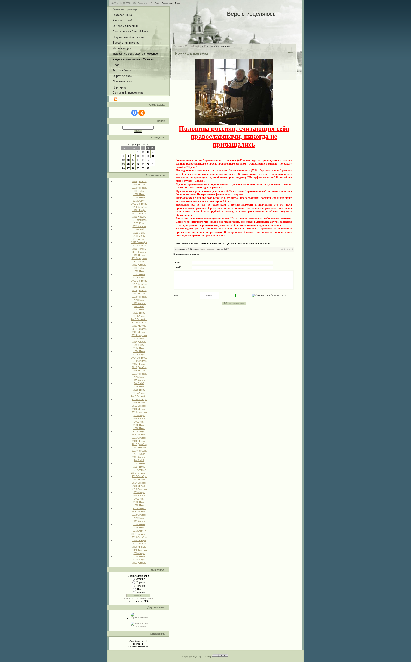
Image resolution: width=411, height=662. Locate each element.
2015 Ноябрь (139, 402)
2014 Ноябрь (139, 364)
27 (128, 168)
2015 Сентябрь (139, 396)
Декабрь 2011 (138, 144)
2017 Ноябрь (139, 479)
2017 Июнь (139, 463)
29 (138, 168)
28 (133, 168)
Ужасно (141, 592)
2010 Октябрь (139, 207)
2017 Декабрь (139, 482)
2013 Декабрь (139, 329)
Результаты (129, 598)
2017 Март (139, 454)
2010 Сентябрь (139, 204)
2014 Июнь (139, 348)
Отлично (140, 579)
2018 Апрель (139, 495)
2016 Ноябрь (139, 441)
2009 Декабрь (139, 181)
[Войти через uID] (134, 113)
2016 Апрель (139, 418)
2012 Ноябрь (139, 287)
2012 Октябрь (139, 284)
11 (153, 156)
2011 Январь (139, 216)
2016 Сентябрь (139, 434)
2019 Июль (139, 527)
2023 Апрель (139, 563)
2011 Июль (139, 236)
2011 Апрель (139, 226)
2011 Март (139, 223)
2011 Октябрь (139, 245)
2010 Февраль (139, 188)
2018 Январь (139, 486)
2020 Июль (139, 556)
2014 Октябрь (139, 361)
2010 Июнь (139, 194)
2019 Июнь (139, 524)
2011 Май (139, 229)
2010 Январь (139, 184)
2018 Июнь (139, 502)
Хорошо (140, 582)
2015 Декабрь (139, 406)
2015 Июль (139, 389)
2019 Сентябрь (139, 534)
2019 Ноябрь (139, 540)
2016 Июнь (139, 425)
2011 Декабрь (139, 252)
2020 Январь (139, 547)
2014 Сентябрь (139, 357)
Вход (177, 3)
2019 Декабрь (139, 543)
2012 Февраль (139, 258)
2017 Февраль (139, 450)
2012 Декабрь (139, 290)
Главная (177, 46)
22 (138, 164)
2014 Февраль (139, 335)
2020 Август (139, 559)
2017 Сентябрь (139, 473)
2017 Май (139, 460)
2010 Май (139, 191)
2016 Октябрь (139, 438)
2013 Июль (139, 313)
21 (133, 164)
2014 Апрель (139, 341)
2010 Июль (139, 197)
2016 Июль (139, 428)
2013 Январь (139, 293)
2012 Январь (139, 255)
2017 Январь (139, 447)
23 (143, 164)
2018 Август (139, 508)
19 (123, 164)
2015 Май (139, 383)
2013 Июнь (139, 309)
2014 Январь (139, 332)
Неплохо (140, 585)
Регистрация (167, 3)
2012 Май (139, 268)
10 (148, 156)
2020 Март (139, 553)
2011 (187, 46)
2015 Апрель (139, 380)
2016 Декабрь (139, 444)
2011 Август (139, 239)
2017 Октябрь (139, 476)
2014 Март (139, 338)
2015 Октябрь (139, 399)
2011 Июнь (139, 232)
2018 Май (139, 498)
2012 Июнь (139, 271)
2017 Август (139, 470)
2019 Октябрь (139, 537)
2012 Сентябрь (139, 281)
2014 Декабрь (139, 367)
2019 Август (139, 531)
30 (143, 168)
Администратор (207, 249)
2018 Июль (139, 505)
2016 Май (139, 422)
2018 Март (139, 492)
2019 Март (139, 518)
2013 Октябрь (139, 322)
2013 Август (139, 316)
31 (148, 168)
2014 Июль (139, 351)
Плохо (140, 589)
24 (148, 164)
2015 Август (139, 393)
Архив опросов (145, 598)
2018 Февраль (139, 489)
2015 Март (139, 377)
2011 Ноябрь (139, 248)
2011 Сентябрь (139, 242)
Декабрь (196, 46)
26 (123, 168)
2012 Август (139, 277)
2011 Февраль (139, 220)
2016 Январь (139, 409)
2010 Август (139, 200)
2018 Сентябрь (139, 511)
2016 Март (139, 415)
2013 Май (139, 306)
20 (128, 164)
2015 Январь (139, 370)
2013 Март (139, 300)
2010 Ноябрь (139, 210)
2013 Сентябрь (139, 319)
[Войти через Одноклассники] (141, 113)
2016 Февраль (139, 412)
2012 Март (139, 261)
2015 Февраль (139, 373)
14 (133, 160)
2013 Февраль (139, 297)
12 (123, 160)
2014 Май (139, 345)
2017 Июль (139, 466)
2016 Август (139, 431)
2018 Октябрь (139, 514)
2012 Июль (139, 274)
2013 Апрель (139, 303)
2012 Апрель (139, 264)
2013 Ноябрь (139, 325)
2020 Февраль (139, 550)
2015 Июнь (139, 386)
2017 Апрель (139, 457)
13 (128, 160)
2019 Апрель (139, 521)
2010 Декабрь (139, 213)
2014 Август (139, 354)
